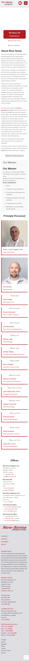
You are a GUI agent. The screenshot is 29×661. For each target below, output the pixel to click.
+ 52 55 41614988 (10, 635)
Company (4, 536)
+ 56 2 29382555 (8, 626)
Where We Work (5, 650)
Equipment (5, 541)
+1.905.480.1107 (8, 4)
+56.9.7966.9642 (9, 490)
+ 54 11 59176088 (11, 633)
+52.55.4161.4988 (9, 520)
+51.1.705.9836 (8, 502)
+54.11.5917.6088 (9, 507)
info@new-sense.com (10, 476)
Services (4, 539)
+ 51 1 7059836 (8, 628)
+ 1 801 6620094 (8, 631)
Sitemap (3, 652)
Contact (3, 648)
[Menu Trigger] (26, 3)
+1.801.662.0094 (9, 516)
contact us (4, 150)
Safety (3, 544)
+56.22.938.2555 (9, 488)
